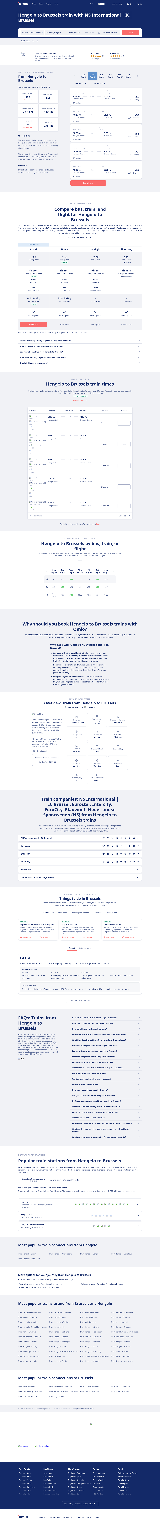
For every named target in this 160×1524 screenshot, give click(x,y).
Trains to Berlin (25, 1483)
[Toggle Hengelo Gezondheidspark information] (137, 1226)
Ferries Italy (98, 1483)
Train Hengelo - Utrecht (89, 1327)
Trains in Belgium (41, 1408)
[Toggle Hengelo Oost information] (137, 1216)
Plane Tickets (74, 1469)
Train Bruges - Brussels (120, 1387)
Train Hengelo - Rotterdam (29, 1259)
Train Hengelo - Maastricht (122, 1361)
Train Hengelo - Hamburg (90, 1351)
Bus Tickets (48, 1469)
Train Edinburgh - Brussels (29, 1351)
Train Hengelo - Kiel (57, 1327)
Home (20, 1408)
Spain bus (47, 1473)
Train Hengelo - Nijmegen (59, 1341)
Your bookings (117, 4)
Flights (48, 4)
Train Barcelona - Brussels (28, 1356)
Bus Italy (47, 1480)
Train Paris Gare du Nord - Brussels (63, 1391)
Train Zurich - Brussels (89, 1317)
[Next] (137, 76)
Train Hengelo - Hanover (90, 1341)
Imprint (42, 1517)
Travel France (123, 1487)
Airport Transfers (125, 1476)
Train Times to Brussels (60, 1408)
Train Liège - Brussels (57, 1396)
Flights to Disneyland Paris (79, 1483)
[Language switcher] (103, 4)
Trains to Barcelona (27, 1487)
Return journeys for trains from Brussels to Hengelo (40, 1284)
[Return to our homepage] (25, 4)
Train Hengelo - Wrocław (59, 1322)
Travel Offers (123, 1480)
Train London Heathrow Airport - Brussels (97, 1356)
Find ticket (28, 100)
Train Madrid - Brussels (120, 1317)
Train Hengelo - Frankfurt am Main (63, 1351)
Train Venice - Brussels (27, 1361)
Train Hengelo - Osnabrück (122, 1254)
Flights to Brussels (76, 1480)
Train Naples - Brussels (120, 1356)
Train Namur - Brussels (89, 1391)
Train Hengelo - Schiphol (90, 1254)
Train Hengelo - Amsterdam (60, 1254)
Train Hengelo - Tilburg (27, 1346)
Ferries (56, 4)
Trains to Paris (25, 1476)
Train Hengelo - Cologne (59, 1332)
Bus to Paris (48, 1487)
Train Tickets (24, 1469)
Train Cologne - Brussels (121, 1346)
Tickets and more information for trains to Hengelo (102, 1284)
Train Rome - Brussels (27, 1332)
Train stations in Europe (128, 1473)
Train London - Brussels (27, 1341)
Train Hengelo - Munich (89, 1361)
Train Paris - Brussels (57, 1356)
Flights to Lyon (74, 1476)
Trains (34, 4)
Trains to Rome (25, 1473)
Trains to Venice (25, 1480)
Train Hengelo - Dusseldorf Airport (32, 1327)
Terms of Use (54, 1517)
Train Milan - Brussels (119, 1322)
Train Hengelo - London (58, 1337)
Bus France (48, 1476)
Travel (120, 1469)
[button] (75, 32)
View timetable (28, 128)
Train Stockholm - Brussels (122, 1337)
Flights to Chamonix (76, 1473)
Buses (41, 4)
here (98, 524)
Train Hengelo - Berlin (27, 1254)
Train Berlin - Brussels (120, 1351)
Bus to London (49, 1483)
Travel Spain (123, 1483)
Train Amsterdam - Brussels (29, 1337)
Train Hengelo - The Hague (122, 1312)
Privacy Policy (68, 1517)
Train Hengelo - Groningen (29, 1322)
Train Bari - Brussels (88, 1322)
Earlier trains (37, 516)
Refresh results (78, 400)
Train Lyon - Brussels (57, 1317)
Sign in (139, 4)
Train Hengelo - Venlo (89, 1346)
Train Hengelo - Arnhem (121, 1341)
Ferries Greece (99, 1473)
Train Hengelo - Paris (57, 1346)
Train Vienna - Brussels (27, 1317)
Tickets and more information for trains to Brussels (40, 1287)
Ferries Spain (98, 1480)
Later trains (123, 516)
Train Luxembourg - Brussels (30, 1391)
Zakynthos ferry (100, 1487)
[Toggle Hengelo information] (137, 1204)
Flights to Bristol (75, 1487)
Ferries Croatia (99, 1476)
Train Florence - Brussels (121, 1327)
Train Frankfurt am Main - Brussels (125, 1332)
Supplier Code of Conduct (88, 1517)
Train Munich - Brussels (89, 1312)
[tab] (80, 83)
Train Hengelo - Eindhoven (60, 1312)
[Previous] (47, 571)
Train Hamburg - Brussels (90, 1337)
